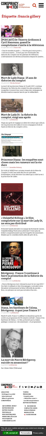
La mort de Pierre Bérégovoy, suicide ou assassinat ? (18, 361)
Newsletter (29, 412)
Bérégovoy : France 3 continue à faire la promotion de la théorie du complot (22, 276)
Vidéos (25, 392)
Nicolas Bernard (15, 83)
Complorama (28, 396)
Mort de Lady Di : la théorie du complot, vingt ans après (19, 116)
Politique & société (8, 394)
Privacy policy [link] (38, 433)
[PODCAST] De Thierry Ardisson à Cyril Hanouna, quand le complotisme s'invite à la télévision (22, 42)
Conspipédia (6, 400)
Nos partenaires (9, 414)
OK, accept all (11, 433)
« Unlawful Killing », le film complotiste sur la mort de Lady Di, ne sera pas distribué (22, 220)
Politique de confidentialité (9, 420)
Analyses (5, 392)
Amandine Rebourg (16, 167)
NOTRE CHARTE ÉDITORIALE (7, 411)
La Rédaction (14, 120)
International (7, 396)
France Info (17, 47)
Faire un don (31, 414)
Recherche (31, 406)
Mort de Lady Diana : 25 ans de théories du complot (19, 79)
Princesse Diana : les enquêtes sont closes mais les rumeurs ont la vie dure (22, 162)
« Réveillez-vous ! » (30, 398)
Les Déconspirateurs (31, 400)
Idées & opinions (8, 398)
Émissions (27, 394)
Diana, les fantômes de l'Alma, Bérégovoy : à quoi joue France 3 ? (21, 309)
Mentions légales (9, 416)
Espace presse (29, 410)
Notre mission (8, 408)
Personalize (26, 433)
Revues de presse (30, 403)
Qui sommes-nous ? (9, 406)
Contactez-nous (30, 408)
